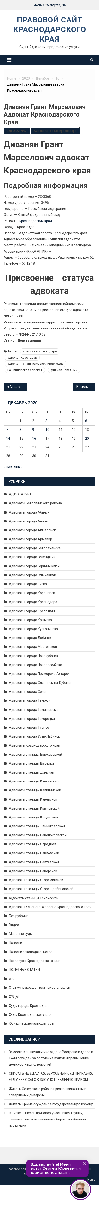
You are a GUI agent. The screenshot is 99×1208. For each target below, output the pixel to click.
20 (87, 438)
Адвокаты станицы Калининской (35, 790)
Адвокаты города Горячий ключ (34, 566)
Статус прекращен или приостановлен (39, 987)
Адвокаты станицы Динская (31, 772)
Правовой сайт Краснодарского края (49, 29)
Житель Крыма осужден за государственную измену (51, 1104)
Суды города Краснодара (29, 1006)
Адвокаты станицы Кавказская (34, 781)
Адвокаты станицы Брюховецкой (35, 754)
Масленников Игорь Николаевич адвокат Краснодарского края (18, 387)
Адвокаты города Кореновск (32, 593)
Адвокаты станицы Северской (33, 871)
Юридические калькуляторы (31, 1023)
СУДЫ (14, 997)
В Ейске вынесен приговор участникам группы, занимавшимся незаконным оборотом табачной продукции (47, 1119)
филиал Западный (64, 370)
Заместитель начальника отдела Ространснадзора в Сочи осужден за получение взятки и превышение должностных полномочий (51, 1058)
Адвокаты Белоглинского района (35, 503)
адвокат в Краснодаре (40, 351)
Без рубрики (18, 916)
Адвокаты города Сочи (27, 691)
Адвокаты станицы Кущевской (33, 817)
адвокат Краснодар (22, 357)
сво (11, 979)
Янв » (18, 467)
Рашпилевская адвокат (24, 370)
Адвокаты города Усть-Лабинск (34, 736)
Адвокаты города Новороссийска (35, 665)
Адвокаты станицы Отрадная (32, 844)
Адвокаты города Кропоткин (32, 611)
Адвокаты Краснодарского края (34, 745)
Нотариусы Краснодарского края (35, 961)
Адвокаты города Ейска (28, 584)
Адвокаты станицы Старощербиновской (41, 889)
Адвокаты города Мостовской (33, 647)
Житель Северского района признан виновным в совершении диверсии (47, 1092)
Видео (14, 925)
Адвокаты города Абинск (29, 512)
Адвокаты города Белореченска (35, 548)
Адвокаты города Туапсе (29, 727)
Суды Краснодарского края (30, 1014)
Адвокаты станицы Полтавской (34, 862)
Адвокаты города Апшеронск (32, 530)
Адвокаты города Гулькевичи (32, 575)
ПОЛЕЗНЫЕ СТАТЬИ (24, 970)
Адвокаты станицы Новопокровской (38, 835)
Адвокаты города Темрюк (29, 700)
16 (34, 438)
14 (8, 438)
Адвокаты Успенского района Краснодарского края (50, 907)
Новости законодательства (30, 952)
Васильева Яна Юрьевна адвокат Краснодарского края (86, 387)
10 (47, 430)
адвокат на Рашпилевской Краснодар (35, 363)
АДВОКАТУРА (16, 131)
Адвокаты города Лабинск (30, 638)
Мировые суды (20, 934)
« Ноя (8, 467)
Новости (15, 943)
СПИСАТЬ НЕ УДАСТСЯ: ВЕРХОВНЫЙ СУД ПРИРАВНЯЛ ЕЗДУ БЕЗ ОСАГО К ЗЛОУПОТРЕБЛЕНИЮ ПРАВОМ (51, 1076)
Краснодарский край (35, 221)
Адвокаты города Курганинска (33, 629)
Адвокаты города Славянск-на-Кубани (40, 683)
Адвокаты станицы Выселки (31, 763)
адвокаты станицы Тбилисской (33, 898)
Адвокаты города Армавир (30, 539)
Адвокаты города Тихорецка (32, 719)
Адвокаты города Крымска (30, 620)
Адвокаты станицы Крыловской (34, 808)
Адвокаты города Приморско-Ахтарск (39, 674)
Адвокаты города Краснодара (55, 131)
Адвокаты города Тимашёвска (33, 710)
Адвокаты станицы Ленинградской (37, 826)
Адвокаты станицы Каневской (33, 799)
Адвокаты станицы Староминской (36, 880)
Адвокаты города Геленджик (32, 557)
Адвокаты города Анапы (28, 521)
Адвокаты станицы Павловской (34, 853)
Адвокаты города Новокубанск (33, 656)
